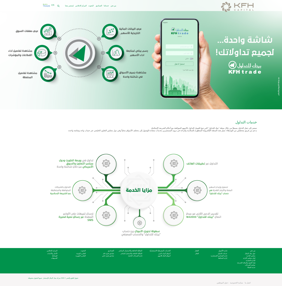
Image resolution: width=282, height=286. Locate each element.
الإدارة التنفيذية (250, 260)
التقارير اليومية (81, 253)
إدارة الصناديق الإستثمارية (219, 256)
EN (52, 5)
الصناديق (99, 6)
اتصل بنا (247, 283)
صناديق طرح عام (108, 253)
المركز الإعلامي (81, 6)
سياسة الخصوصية (236, 283)
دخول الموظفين (222, 283)
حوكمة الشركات (250, 265)
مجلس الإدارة (251, 256)
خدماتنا (106, 6)
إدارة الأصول (222, 251)
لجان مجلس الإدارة (249, 258)
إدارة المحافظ (222, 258)
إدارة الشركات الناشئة (135, 256)
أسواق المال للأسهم (164, 256)
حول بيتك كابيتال (250, 253)
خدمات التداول (222, 253)
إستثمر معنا (69, 6)
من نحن (113, 6)
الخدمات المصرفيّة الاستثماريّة (160, 251)
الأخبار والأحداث (52, 253)
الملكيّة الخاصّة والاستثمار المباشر (130, 251)
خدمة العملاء (251, 267)
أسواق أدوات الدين (164, 253)
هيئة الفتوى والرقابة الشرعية (246, 263)
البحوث (91, 6)
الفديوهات (54, 258)
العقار (197, 251)
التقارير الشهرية (81, 256)
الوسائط (54, 256)
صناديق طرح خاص (108, 256)
